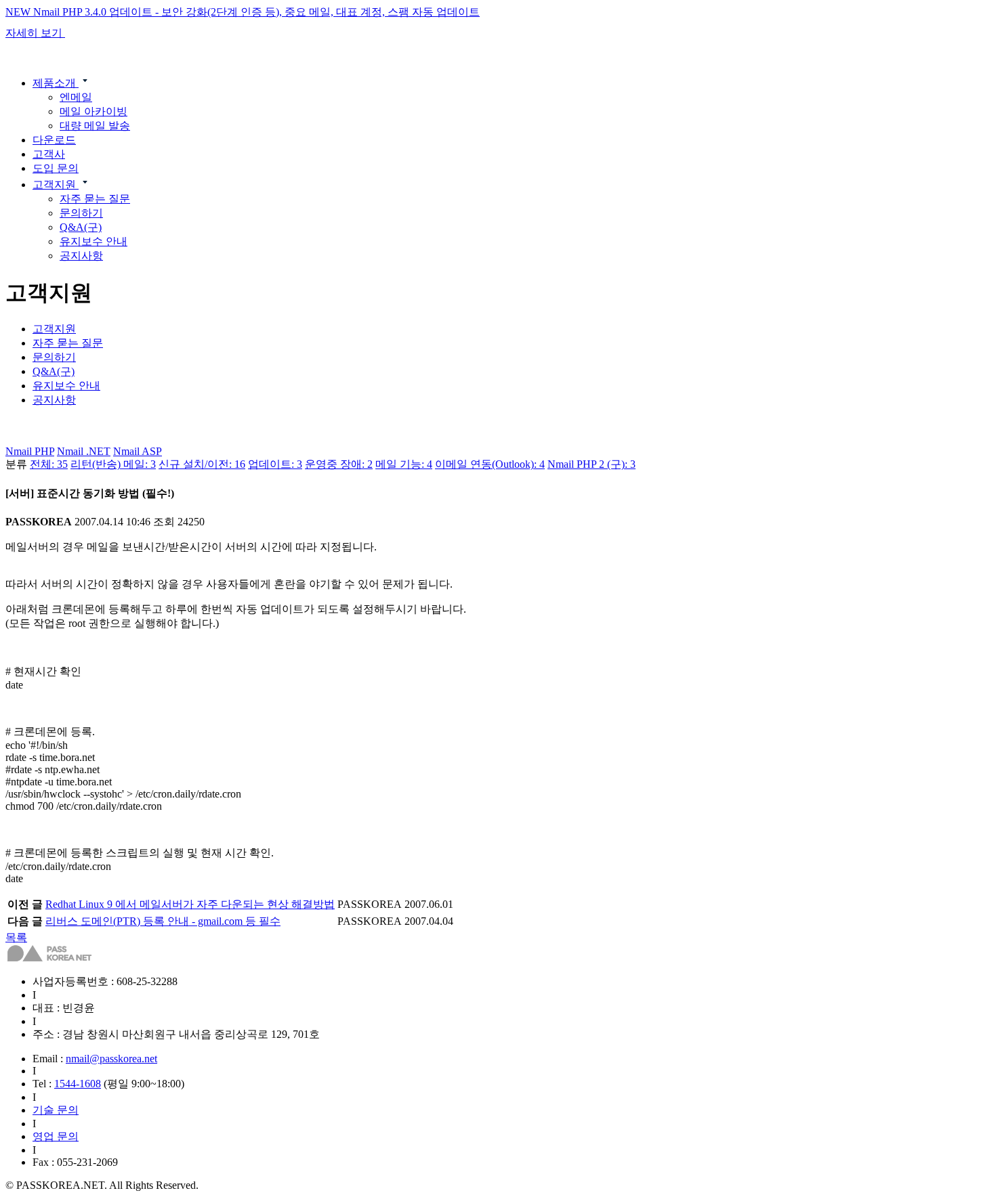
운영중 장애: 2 (339, 464)
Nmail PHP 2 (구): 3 (591, 464)
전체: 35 (49, 464)
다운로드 (54, 140)
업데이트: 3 (275, 464)
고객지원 (56, 184)
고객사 (49, 154)
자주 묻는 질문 (95, 198)
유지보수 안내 (93, 241)
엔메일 (76, 97)
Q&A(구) (81, 227)
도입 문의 (56, 168)
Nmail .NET (83, 451)
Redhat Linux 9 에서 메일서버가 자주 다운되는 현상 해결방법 (190, 904)
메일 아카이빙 (93, 111)
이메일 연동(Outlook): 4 (490, 464)
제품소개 (56, 83)
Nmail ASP (137, 451)
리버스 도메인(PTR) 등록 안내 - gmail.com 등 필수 (163, 921)
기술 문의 (56, 1110)
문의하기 (81, 213)
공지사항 (81, 255)
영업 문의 (56, 1136)
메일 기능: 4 (403, 464)
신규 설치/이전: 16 (202, 464)
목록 (16, 937)
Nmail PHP (29, 451)
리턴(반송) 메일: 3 (113, 464)
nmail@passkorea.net (111, 1058)
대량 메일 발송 (95, 125)
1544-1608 (77, 1083)
